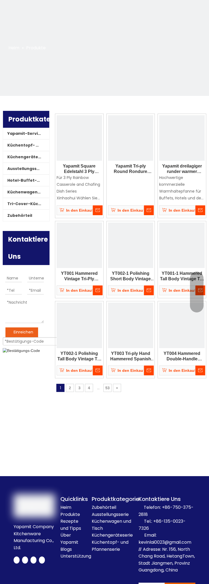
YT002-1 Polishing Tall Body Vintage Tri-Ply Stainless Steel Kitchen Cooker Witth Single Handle (79, 356)
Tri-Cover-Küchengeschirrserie (28, 203)
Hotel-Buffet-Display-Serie (28, 180)
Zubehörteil (19, 215)
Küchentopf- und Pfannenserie (28, 145)
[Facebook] (17, 560)
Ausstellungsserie (26, 168)
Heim (65, 507)
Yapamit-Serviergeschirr (28, 133)
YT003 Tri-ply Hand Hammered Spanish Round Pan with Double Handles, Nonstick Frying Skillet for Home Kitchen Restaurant (130, 356)
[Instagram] (42, 560)
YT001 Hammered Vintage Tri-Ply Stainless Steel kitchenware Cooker (79, 276)
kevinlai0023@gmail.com (165, 542)
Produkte (70, 514)
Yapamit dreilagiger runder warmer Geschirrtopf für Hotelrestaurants (182, 169)
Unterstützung (75, 556)
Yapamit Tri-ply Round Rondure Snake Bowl (130, 169)
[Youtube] (33, 560)
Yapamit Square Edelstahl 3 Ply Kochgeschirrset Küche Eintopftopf (79, 169)
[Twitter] (25, 560)
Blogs (66, 549)
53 (107, 388)
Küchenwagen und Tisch (28, 192)
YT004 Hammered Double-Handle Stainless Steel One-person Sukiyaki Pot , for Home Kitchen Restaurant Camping (182, 356)
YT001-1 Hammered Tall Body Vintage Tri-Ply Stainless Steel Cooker (182, 276)
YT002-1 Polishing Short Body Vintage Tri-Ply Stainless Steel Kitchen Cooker (130, 276)
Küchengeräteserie (28, 157)
